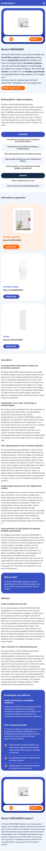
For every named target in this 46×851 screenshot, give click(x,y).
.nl (8, 3)
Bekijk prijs (11, 247)
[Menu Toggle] (44, 3)
